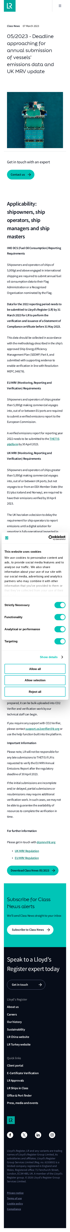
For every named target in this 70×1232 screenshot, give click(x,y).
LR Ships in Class (17, 1088)
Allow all (35, 668)
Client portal (15, 1065)
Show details (49, 657)
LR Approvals (15, 1080)
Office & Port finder (19, 1095)
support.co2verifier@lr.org (42, 729)
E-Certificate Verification (23, 1073)
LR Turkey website (19, 1044)
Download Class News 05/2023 (30, 870)
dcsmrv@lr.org (46, 842)
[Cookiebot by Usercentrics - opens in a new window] (49, 537)
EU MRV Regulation (27, 858)
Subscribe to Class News (28, 930)
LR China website (18, 1037)
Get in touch (20, 985)
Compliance (14, 1209)
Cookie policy (15, 1203)
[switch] (60, 617)
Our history (14, 1022)
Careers (12, 1014)
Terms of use (14, 1198)
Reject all (35, 691)
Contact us (18, 174)
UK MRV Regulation (27, 851)
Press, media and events (22, 1103)
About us (13, 1007)
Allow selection (35, 680)
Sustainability (16, 1029)
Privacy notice (15, 1193)
